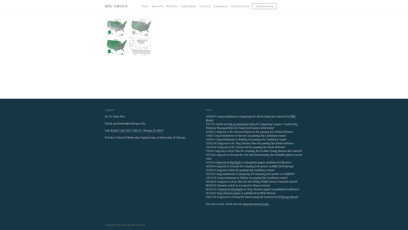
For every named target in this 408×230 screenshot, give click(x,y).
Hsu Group (116, 6)
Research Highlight (229, 162)
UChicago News (287, 197)
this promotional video (242, 124)
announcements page (256, 204)
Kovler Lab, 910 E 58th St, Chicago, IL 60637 (137, 130)
